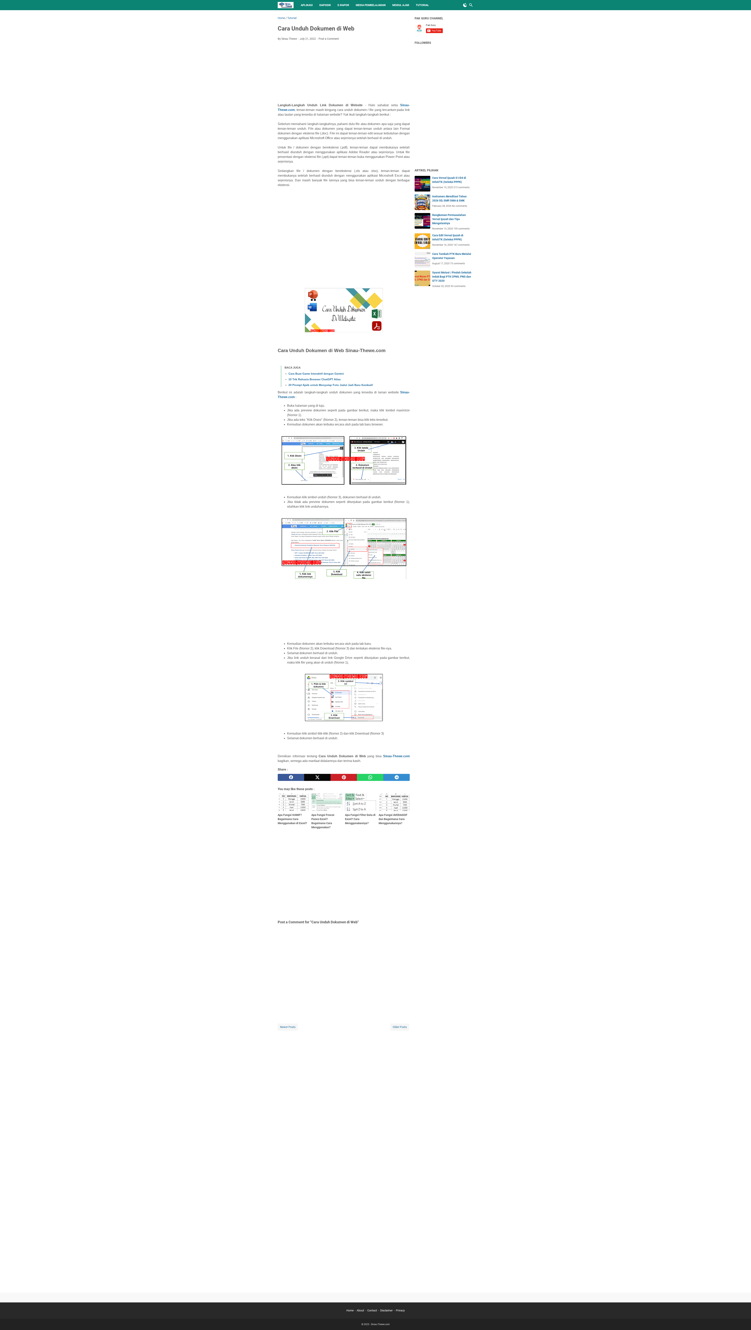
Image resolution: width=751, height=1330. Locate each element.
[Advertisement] (344, 73)
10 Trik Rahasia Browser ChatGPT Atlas (314, 379)
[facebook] (291, 777)
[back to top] (743, 1321)
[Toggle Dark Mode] (465, 5)
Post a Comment (329, 38)
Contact (372, 1310)
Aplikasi (307, 5)
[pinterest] (344, 777)
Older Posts (400, 1027)
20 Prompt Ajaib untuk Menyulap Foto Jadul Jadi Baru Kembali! (330, 385)
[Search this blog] (471, 5)
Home (350, 1310)
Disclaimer (386, 1310)
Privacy (400, 1310)
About (360, 1310)
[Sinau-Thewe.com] (286, 5)
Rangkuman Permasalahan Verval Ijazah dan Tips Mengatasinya (449, 219)
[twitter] (317, 777)
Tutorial (422, 5)
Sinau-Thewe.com (396, 756)
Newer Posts (288, 1027)
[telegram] (396, 777)
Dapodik (325, 5)
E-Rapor (343, 5)
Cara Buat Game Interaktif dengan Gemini (316, 373)
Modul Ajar (400, 5)
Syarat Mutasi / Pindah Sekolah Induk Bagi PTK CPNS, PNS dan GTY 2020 (451, 276)
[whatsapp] (370, 777)
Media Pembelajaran (371, 5)
